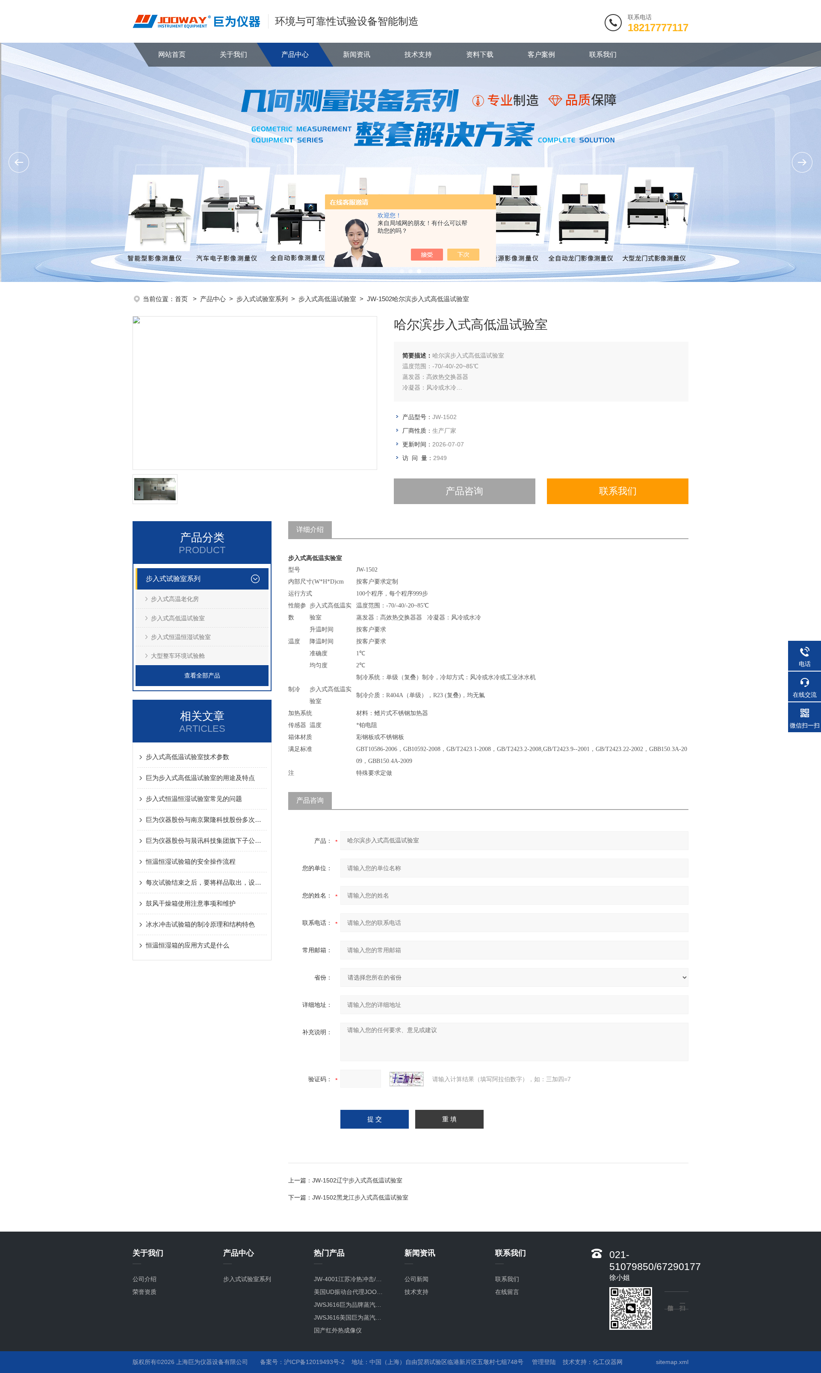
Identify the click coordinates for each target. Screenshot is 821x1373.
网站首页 (172, 54)
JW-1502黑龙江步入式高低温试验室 (360, 1197)
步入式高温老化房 (175, 599)
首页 (182, 298)
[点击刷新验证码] (407, 1079)
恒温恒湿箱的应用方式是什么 (187, 945)
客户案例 (541, 54)
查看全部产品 (202, 675)
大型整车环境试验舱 (178, 655)
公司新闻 (416, 1279)
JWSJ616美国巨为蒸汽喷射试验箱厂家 (350, 1317)
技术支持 (418, 54)
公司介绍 (145, 1279)
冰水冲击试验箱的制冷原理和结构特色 (200, 924)
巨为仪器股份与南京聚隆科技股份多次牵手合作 (206, 819)
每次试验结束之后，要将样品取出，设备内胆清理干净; (206, 882)
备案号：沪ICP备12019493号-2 (302, 1361)
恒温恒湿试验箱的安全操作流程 (191, 861)
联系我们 (603, 54)
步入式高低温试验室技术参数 (187, 756)
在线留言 (507, 1291)
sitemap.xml (672, 1361)
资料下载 (479, 54)
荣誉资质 (145, 1291)
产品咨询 (464, 491)
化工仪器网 (608, 1361)
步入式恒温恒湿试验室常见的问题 (194, 798)
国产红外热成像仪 (338, 1330)
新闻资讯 (356, 54)
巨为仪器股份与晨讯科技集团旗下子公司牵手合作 (206, 840)
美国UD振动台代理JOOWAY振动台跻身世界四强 (350, 1291)
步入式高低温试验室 (327, 298)
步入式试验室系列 (262, 298)
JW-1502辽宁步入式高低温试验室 (357, 1180)
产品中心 (295, 54)
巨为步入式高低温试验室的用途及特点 (200, 777)
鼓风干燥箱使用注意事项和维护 (191, 903)
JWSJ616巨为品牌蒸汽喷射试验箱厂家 (350, 1304)
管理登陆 (544, 1361)
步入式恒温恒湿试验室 (181, 637)
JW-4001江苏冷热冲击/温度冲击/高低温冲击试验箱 (350, 1279)
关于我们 (233, 54)
